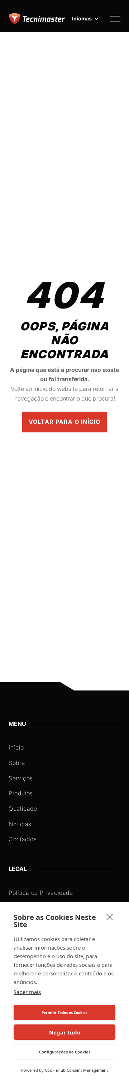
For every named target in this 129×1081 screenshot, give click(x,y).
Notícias (20, 824)
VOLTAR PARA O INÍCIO (64, 421)
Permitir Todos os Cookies (64, 1012)
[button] (85, 19)
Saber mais (27, 991)
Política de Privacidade (41, 892)
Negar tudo (64, 1032)
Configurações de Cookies (64, 1052)
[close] (109, 916)
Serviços (21, 778)
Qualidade (23, 808)
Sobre (17, 762)
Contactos (23, 839)
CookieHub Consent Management (76, 1070)
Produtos (21, 793)
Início (16, 747)
